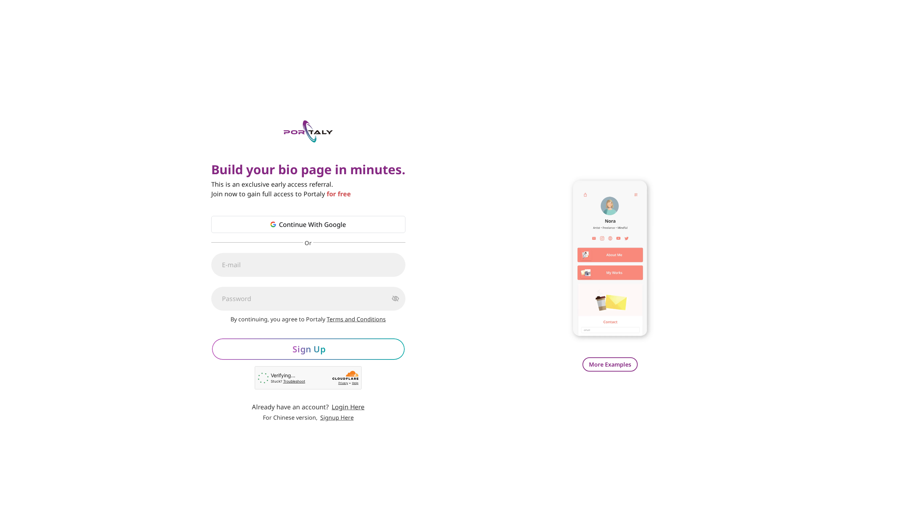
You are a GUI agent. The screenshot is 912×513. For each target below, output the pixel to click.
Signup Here (337, 417)
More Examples (610, 364)
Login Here (348, 407)
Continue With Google (312, 224)
